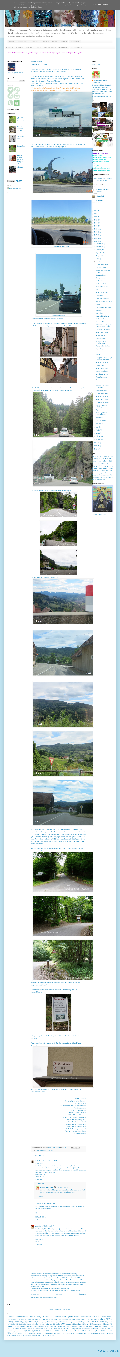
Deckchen (53, 1319)
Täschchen (106, 1331)
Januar (98, 439)
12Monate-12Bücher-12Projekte (17, 1317)
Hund (92, 1321)
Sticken (95, 1329)
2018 (96, 232)
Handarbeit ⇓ (35, 41)
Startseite (11, 41)
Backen (76, 1317)
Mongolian (99, 200)
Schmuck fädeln (96, 473)
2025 (96, 214)
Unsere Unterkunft (101, 377)
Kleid (12, 1324)
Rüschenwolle (11, 1329)
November (99, 247)
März (97, 433)
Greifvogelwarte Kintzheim (77, 1117)
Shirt (58, 1329)
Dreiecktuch (83, 1319)
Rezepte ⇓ (45, 41)
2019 (96, 229)
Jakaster (38, 1226)
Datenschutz (19, 47)
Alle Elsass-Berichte (79, 1133)
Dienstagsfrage (72, 1319)
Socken (65, 1328)
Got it (105, 5)
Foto (41, 1150)
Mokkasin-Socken (101, 338)
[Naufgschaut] (102, 116)
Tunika (92, 1331)
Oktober (98, 250)
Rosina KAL (105, 470)
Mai (97, 427)
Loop (43, 1324)
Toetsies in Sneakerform (103, 346)
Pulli (51, 1326)
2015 (96, 241)
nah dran (19, 1335)
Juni (97, 262)
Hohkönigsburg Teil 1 (79, 1119)
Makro (94, 468)
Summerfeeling (100, 365)
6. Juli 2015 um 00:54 (47, 1226)
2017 (96, 235)
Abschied (98, 383)
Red (97, 290)
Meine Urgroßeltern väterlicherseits (101, 413)
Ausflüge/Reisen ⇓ (23, 41)
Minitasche (76, 1324)
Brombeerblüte (100, 322)
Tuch (86, 1331)
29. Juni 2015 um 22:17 (49, 1203)
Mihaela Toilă (100, 196)
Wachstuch (59, 1333)
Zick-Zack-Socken (101, 420)
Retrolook (75, 1326)
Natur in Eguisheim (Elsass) (104, 301)
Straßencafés (99, 281)
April (97, 430)
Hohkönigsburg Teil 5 (79, 1129)
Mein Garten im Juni (102, 287)
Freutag (10, 1321)
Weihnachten (80, 1333)
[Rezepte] (102, 146)
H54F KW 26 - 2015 (102, 292)
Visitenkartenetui (49, 1333)
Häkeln (94, 466)
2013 (96, 446)
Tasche (43, 1331)
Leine (29, 1324)
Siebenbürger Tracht (21, 137)
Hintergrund (82, 1322)
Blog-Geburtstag (12, 1319)
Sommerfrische (21, 147)
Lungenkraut (99, 313)
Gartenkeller (99, 417)
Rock (96, 1326)
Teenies (94, 475)
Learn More (96, 5)
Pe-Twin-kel (39, 1161)
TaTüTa (36, 1331)
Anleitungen (105, 456)
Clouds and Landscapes (103, 329)
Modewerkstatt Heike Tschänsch (102, 190)
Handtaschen (61, 1322)
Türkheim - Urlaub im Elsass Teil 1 (102, 386)
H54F (39, 1321)
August (98, 256)
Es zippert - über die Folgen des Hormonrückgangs (104, 358)
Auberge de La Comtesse (77, 1101)
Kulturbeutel (21, 1324)
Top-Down (78, 1331)
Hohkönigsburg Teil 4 (79, 1126)
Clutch (29, 1319)
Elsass (37, 1150)
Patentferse (38, 1326)
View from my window (103, 402)
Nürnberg (11, 1326)
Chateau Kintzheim (79, 1115)
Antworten (38, 1179)
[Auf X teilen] (75, 1148)
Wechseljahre (95, 477)
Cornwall (94, 461)
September (99, 253)
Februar (98, 436)
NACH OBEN (109, 1350)
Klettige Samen (100, 278)
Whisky (89, 1333)
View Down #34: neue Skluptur (20, 128)
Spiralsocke (87, 1329)
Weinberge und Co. (101, 335)
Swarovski (22, 1331)
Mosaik (98, 304)
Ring (90, 1326)
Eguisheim (82, 1108)
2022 (96, 220)
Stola (108, 1329)
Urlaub (51, 1150)
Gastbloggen (21, 1322)
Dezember (99, 244)
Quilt (58, 1326)
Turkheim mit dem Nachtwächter (75, 1105)
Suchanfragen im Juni (102, 264)
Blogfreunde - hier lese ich (33, 47)
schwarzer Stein (20, 168)
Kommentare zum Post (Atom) (47, 1298)
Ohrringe (22, 1326)
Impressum (9, 47)
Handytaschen (72, 1322)
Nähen (105, 468)
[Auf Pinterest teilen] (79, 1148)
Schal (17, 1329)
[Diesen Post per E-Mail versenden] (72, 1148)
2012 (96, 449)
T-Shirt (30, 1331)
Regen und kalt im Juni (102, 298)
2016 (96, 238)
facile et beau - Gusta (47, 1187)
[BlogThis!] (74, 1148)
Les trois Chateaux (80, 1112)
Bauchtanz (107, 1317)
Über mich (55, 41)
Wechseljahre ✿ (74, 41)
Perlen (45, 1326)
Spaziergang (77, 1329)
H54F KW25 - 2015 (102, 332)
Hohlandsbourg (81, 1110)
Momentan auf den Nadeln (103, 307)
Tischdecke (60, 1331)
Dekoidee (95, 464)
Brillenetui (21, 1319)
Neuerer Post (35, 1294)
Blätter (98, 355)
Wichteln (95, 1333)
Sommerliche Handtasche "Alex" (103, 271)
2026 (96, 211)
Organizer (30, 1326)
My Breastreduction (50, 47)
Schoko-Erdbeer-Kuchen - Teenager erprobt (20, 159)
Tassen (98, 380)
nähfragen (27, 1335)
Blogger (68, 1309)
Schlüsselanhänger (27, 1329)
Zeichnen (103, 1333)
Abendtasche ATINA (102, 374)
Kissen (110, 1322)
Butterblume (99, 423)
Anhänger (48, 1317)
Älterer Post (82, 1294)
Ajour (31, 1317)
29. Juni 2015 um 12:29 (50, 1161)
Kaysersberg (82, 1103)
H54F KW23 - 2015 (102, 399)
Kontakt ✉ (64, 41)
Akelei (98, 352)
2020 (96, 226)
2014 (96, 443)
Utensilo (20, 1333)
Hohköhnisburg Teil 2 (79, 1122)
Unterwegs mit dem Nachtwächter (101, 342)
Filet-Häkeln (94, 1319)
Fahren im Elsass (101, 275)
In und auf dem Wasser (102, 316)
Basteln (105, 458)
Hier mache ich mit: (76, 47)
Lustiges (49, 1324)
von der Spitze (47, 1335)
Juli (97, 259)
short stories (101, 479)
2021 (96, 223)
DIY (104, 461)
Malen (68, 1324)
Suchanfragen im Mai (102, 393)
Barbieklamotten (86, 1317)
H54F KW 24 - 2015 (102, 368)
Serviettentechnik (50, 1329)
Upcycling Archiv (63, 47)
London (106, 466)
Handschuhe (50, 1322)
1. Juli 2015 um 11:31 (62, 1187)
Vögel (97, 410)
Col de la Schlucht (101, 267)
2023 (96, 217)
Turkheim (83, 1098)
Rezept (94, 470)
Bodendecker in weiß (102, 390)
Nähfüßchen (96, 1324)
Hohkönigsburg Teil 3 (79, 1124)
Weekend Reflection (102, 284)
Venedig (38, 1333)
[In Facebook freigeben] (77, 1148)
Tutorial (98, 1331)
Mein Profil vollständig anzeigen (101, 96)
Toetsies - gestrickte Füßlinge (101, 406)
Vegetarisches (105, 475)
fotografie (45, 1150)
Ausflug (95, 458)
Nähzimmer (106, 1324)
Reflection (66, 1326)
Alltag (94, 456)
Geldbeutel (30, 1322)
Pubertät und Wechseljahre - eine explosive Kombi (104, 325)
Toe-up (68, 1331)
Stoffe (102, 1329)
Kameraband (99, 295)
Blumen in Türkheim (102, 371)
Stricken (105, 473)
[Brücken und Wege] (102, 131)
